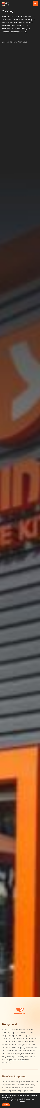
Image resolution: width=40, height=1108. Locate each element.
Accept (6, 1104)
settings (22, 1101)
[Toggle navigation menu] (35, 3)
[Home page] (5, 4)
